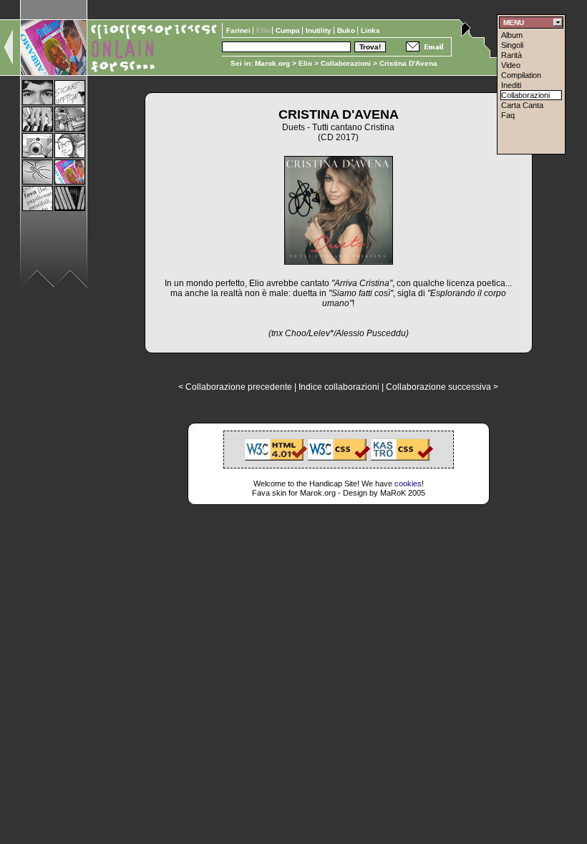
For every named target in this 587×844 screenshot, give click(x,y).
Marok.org (272, 63)
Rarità (511, 55)
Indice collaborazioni (339, 387)
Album (512, 35)
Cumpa (289, 30)
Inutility (320, 30)
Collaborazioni (346, 63)
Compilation (521, 75)
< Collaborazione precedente (235, 387)
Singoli (512, 45)
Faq (508, 115)
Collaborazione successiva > (442, 387)
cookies (408, 483)
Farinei (239, 30)
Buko (347, 30)
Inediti (511, 85)
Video (510, 65)
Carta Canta (522, 105)
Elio (305, 63)
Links (370, 30)
